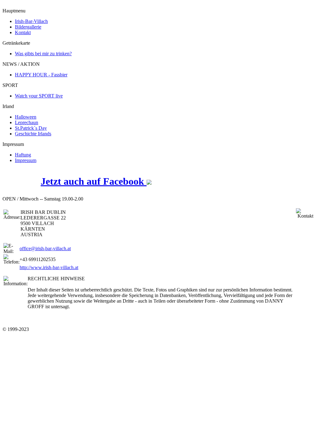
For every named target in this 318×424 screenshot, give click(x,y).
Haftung (23, 154)
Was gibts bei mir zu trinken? (43, 53)
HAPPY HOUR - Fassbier (41, 74)
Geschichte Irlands (33, 133)
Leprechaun (26, 122)
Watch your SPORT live (39, 95)
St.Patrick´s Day (31, 128)
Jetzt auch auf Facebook (94, 181)
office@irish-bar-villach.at (45, 248)
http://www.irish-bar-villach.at (49, 267)
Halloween (25, 117)
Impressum (25, 160)
